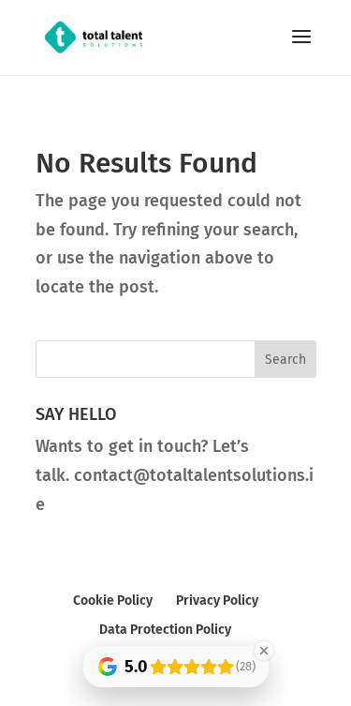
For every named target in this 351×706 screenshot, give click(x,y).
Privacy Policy (217, 600)
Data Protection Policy (165, 630)
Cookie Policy (113, 600)
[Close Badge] (264, 650)
